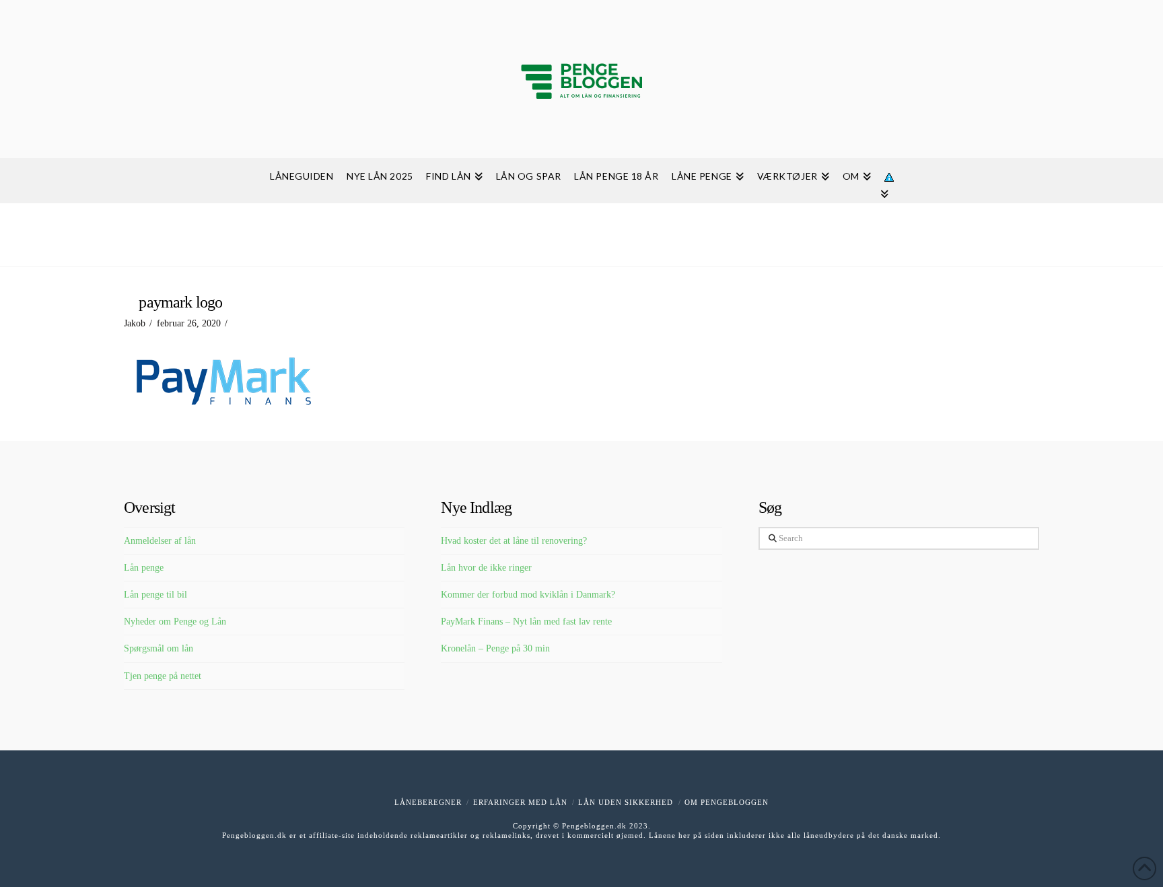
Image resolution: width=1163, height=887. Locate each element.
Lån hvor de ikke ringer (486, 568)
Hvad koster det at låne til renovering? (514, 541)
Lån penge (144, 568)
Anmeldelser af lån (160, 541)
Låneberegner (428, 802)
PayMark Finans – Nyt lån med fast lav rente (526, 621)
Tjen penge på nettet (162, 676)
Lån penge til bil (155, 595)
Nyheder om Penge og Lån (175, 621)
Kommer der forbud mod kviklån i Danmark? (528, 595)
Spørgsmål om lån (158, 648)
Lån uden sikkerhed (625, 802)
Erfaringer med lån (520, 802)
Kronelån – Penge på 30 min (495, 648)
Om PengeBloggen (726, 802)
